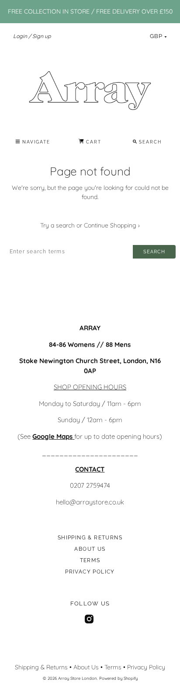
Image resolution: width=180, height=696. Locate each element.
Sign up (41, 36)
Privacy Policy (90, 572)
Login (20, 36)
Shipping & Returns (90, 538)
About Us (89, 549)
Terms (90, 560)
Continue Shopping (112, 225)
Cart (92, 142)
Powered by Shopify (118, 678)
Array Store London (77, 678)
